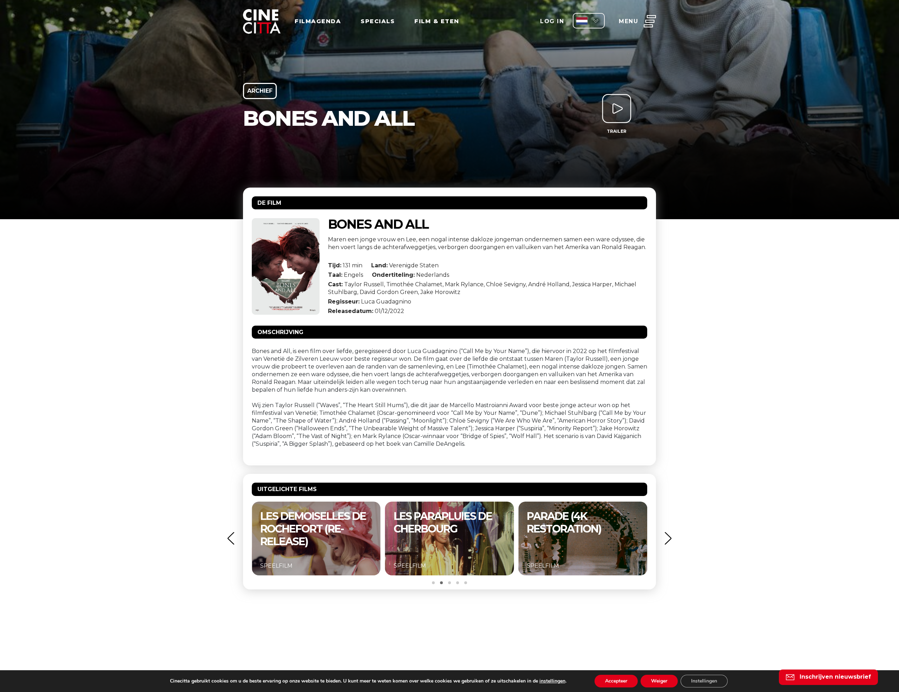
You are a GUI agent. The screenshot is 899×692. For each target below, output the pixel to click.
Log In (552, 21)
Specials (378, 21)
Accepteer (616, 681)
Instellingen (704, 681)
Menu (628, 21)
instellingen (552, 681)
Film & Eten (436, 21)
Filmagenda (318, 21)
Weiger (659, 681)
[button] (230, 538)
